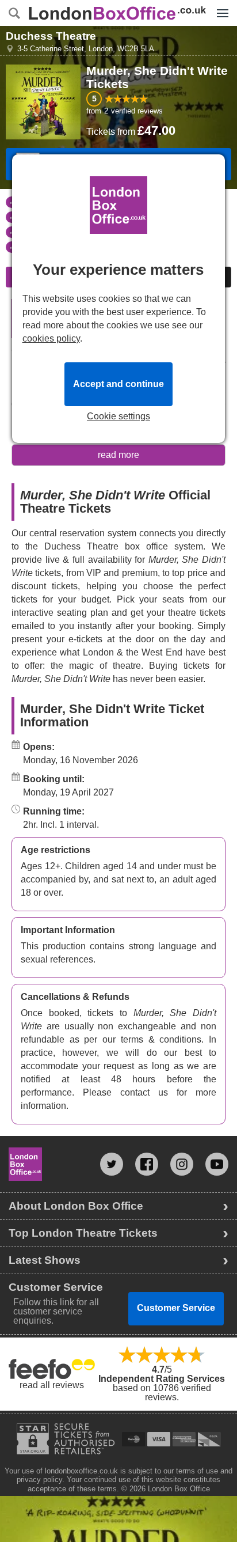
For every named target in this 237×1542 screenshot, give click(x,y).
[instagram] (181, 1164)
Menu (219, 4)
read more (118, 455)
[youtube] (216, 1164)
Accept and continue (118, 384)
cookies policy (51, 338)
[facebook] (146, 1164)
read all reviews (52, 1385)
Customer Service (176, 1308)
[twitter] (111, 1164)
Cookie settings (118, 416)
